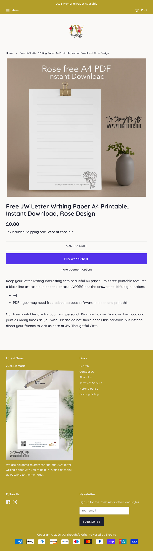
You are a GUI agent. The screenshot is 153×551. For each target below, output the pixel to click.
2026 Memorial (16, 366)
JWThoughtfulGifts (74, 534)
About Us (85, 377)
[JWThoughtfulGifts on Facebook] (8, 503)
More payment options (76, 269)
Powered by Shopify (102, 534)
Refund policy (88, 388)
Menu (15, 10)
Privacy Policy (89, 394)
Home (9, 53)
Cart (143, 10)
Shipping (32, 232)
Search (84, 366)
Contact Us (86, 371)
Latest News (15, 358)
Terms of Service (90, 383)
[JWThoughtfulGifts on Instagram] (15, 503)
